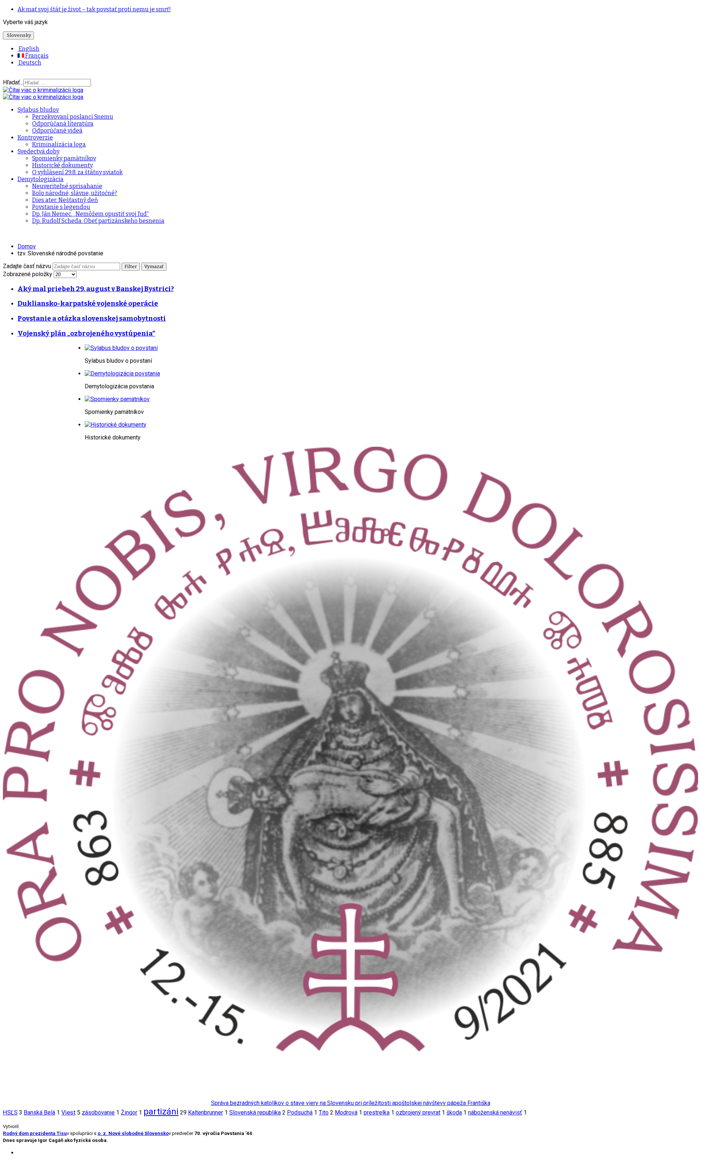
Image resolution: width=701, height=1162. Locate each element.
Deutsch (29, 62)
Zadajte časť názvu (28, 266)
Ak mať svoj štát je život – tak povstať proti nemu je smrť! (94, 9)
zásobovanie (98, 1112)
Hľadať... (13, 82)
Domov (27, 246)
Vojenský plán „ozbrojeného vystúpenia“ (86, 333)
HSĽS (10, 1112)
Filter (131, 267)
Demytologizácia (41, 179)
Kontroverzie (35, 137)
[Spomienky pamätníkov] (117, 399)
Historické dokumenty (62, 165)
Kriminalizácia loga (59, 144)
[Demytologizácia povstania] (122, 373)
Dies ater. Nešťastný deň (65, 200)
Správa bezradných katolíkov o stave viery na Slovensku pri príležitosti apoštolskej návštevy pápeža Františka (350, 1103)
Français (36, 55)
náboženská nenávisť (495, 1112)
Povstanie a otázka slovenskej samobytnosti (92, 319)
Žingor (129, 1112)
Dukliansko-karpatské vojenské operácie (88, 304)
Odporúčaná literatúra (62, 123)
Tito (324, 1112)
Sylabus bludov (38, 109)
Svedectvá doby (39, 151)
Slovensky (18, 35)
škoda (454, 1112)
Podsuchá (300, 1112)
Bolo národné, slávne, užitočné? (74, 193)
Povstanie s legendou (61, 206)
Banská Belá (39, 1112)
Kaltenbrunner (205, 1112)
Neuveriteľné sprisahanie (67, 186)
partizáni (161, 1111)
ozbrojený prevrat (418, 1112)
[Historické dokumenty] (115, 424)
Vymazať (154, 267)
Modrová (346, 1112)
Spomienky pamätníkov (64, 158)
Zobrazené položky (28, 274)
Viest (68, 1112)
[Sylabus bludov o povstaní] (121, 347)
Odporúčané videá (57, 130)
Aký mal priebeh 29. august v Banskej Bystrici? (96, 289)
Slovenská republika (255, 1112)
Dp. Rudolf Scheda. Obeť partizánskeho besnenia (98, 220)
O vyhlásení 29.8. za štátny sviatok (77, 172)
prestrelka (377, 1112)
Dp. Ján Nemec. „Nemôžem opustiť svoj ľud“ (90, 213)
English (28, 48)
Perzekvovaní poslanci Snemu (72, 116)
